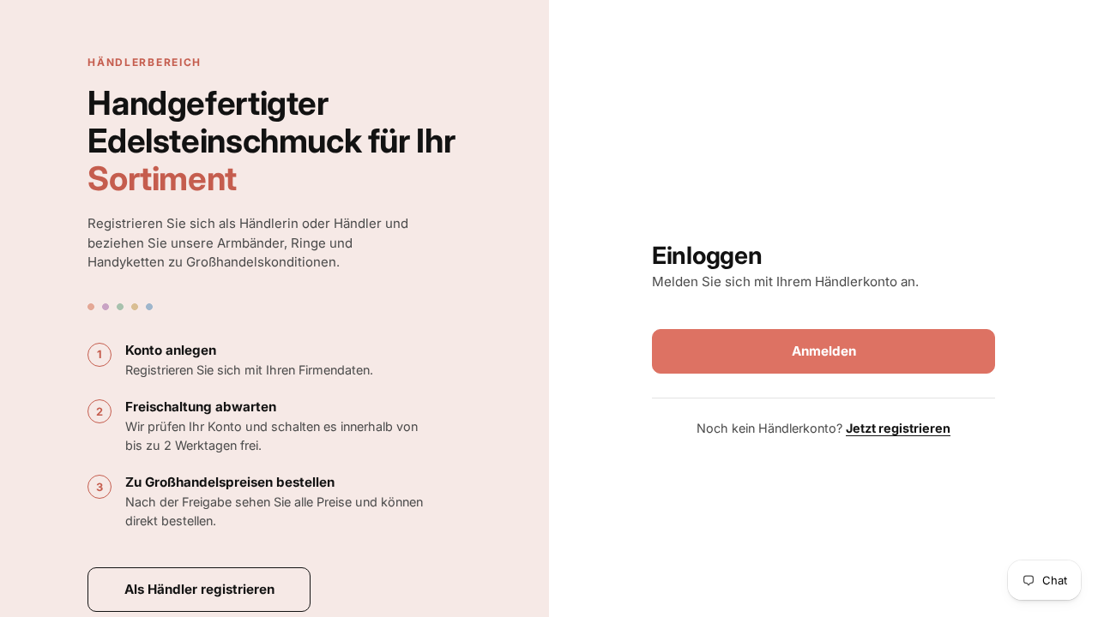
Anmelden (824, 351)
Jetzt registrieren (898, 428)
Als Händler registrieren (199, 589)
